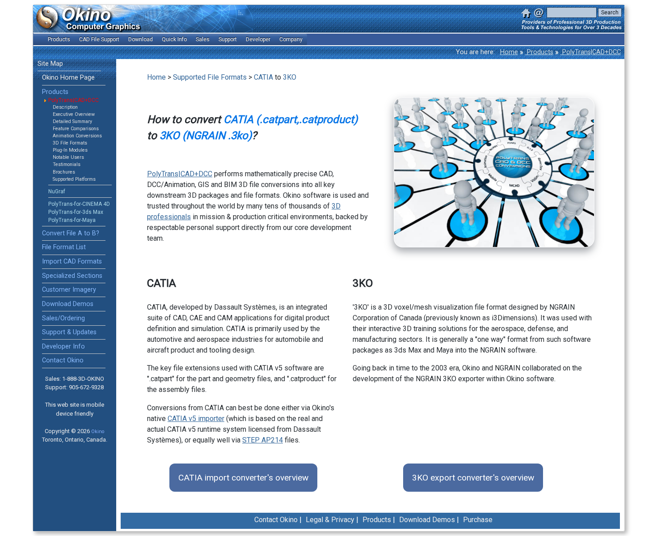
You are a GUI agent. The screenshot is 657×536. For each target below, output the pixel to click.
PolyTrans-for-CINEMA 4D (79, 204)
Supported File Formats (210, 77)
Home (509, 52)
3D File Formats (70, 143)
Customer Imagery (69, 290)
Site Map (50, 64)
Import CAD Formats (72, 261)
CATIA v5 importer (196, 418)
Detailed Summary (72, 121)
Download (140, 39)
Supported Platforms (74, 179)
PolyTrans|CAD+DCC (590, 52)
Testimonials (66, 164)
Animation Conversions (77, 136)
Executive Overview (74, 114)
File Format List (64, 247)
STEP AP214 (262, 440)
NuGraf (56, 191)
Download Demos (67, 304)
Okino (97, 431)
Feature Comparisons (76, 129)
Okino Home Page (68, 77)
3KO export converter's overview (473, 477)
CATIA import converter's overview (243, 477)
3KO (289, 77)
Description (65, 107)
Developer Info (63, 346)
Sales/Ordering (63, 318)
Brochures (64, 172)
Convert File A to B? (70, 233)
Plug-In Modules (70, 150)
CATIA (263, 77)
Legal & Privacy (330, 519)
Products (539, 52)
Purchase (478, 519)
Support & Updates (69, 332)
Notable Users (68, 157)
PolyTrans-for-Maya (72, 220)
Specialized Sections (72, 276)
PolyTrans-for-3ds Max (75, 212)
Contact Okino (63, 360)
